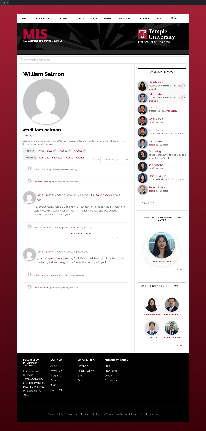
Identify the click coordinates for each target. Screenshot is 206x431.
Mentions (44, 157)
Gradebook (111, 380)
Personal (30, 157)
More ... (180, 269)
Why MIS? (56, 370)
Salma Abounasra (151, 314)
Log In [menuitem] (5, 2)
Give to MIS (56, 390)
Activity (29, 150)
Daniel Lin (152, 337)
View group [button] (119, 238)
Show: (96, 159)
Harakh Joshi (156, 82)
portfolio (168, 133)
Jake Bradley (156, 94)
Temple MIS (42, 35)
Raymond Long (171, 314)
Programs (55, 375)
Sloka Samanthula (162, 261)
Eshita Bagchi (156, 151)
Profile (40, 150)
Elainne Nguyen (157, 176)
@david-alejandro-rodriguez (52, 258)
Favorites (57, 157)
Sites (51, 150)
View (51, 144)
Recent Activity (86, 370)
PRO (107, 366)
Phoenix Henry (157, 187)
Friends (64, 150)
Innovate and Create (100, 194)
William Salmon (41, 169)
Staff (52, 385)
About (53, 366)
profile (152, 122)
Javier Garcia (156, 107)
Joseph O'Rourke (172, 337)
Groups (79, 150)
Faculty (54, 380)
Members (83, 366)
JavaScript (164, 158)
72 (152, 203)
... (170, 158)
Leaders (109, 375)
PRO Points (111, 370)
